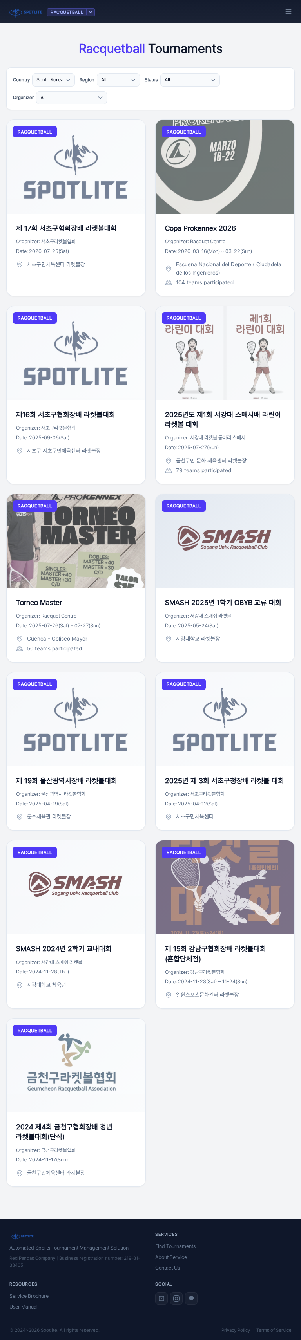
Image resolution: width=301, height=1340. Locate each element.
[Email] (161, 1298)
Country (21, 80)
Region (87, 80)
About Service (171, 1257)
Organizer (23, 97)
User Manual (23, 1307)
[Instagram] (176, 1298)
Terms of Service (274, 1330)
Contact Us (167, 1268)
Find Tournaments (175, 1246)
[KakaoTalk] (191, 1298)
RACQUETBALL (67, 12)
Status (151, 80)
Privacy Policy (235, 1330)
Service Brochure (29, 1296)
